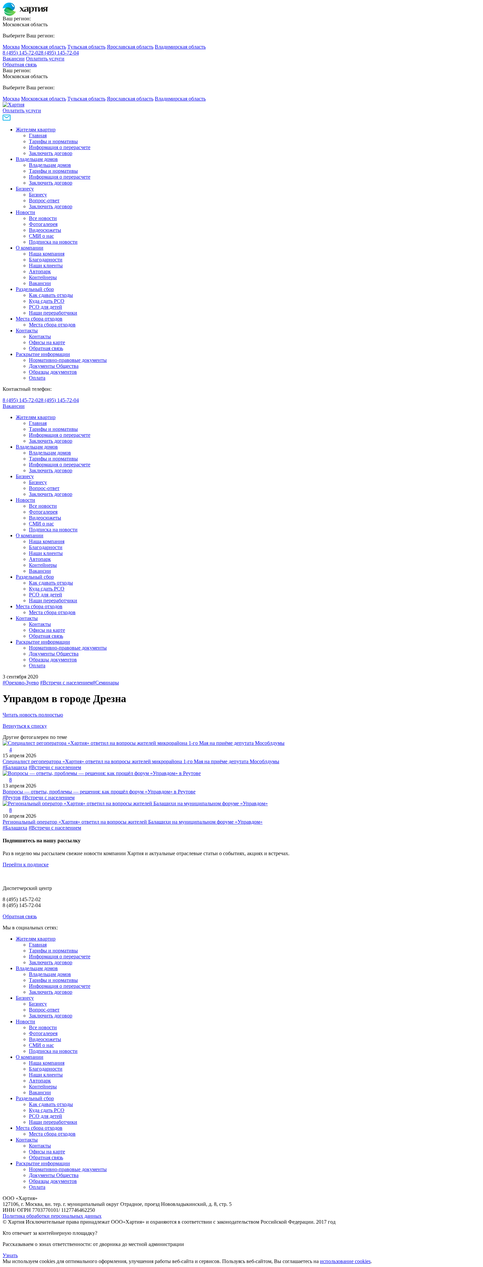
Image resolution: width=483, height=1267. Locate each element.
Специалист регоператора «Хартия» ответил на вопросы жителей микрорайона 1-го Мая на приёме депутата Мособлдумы (141, 761)
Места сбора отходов (39, 319)
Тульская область (86, 47)
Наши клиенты (46, 265)
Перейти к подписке (26, 864)
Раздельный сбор (35, 289)
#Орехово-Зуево (21, 682)
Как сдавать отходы (51, 295)
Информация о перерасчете (59, 147)
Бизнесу (25, 188)
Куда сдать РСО (46, 301)
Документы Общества (54, 366)
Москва (11, 47)
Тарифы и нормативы (53, 141)
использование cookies (345, 1261)
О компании (29, 248)
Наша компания (46, 253)
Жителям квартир (36, 129)
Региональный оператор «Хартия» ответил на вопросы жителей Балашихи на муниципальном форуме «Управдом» (133, 822)
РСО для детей (45, 307)
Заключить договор (50, 153)
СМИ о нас (41, 236)
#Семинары (106, 682)
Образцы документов (53, 372)
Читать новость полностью (33, 715)
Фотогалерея (43, 224)
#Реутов (12, 797)
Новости (25, 212)
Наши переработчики (53, 313)
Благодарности (45, 259)
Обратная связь (20, 64)
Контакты (27, 330)
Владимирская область (180, 47)
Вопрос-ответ (44, 200)
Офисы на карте (47, 342)
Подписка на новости (53, 242)
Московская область (43, 47)
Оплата (37, 378)
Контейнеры (43, 277)
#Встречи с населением (66, 682)
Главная (38, 135)
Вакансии (14, 58)
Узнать (10, 1255)
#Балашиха (15, 767)
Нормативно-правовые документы (68, 360)
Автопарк (40, 271)
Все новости (43, 218)
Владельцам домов (37, 159)
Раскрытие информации (43, 354)
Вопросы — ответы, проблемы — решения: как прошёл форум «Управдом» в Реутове (99, 791)
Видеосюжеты (45, 230)
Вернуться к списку (25, 726)
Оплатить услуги (45, 58)
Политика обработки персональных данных (52, 1216)
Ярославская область (130, 47)
